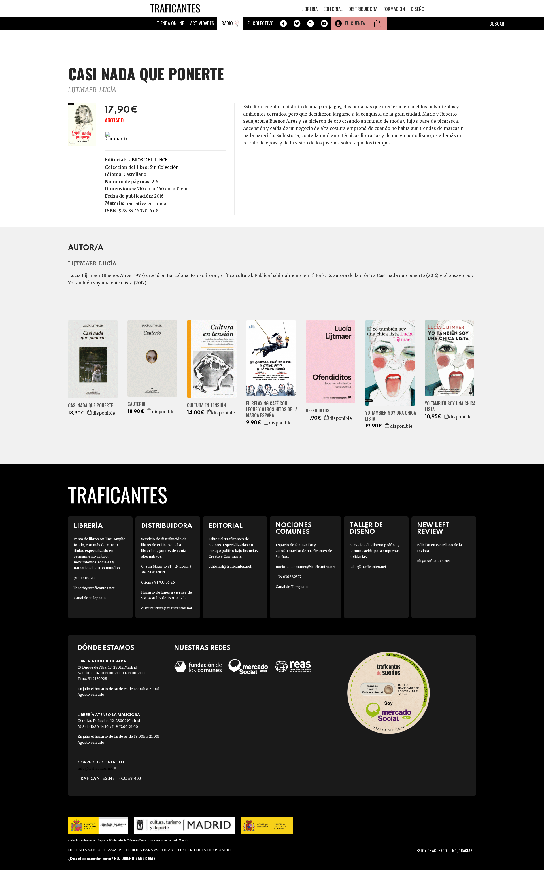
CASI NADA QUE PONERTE (90, 406)
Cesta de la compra (377, 23)
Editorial (333, 8)
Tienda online (170, 23)
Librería (88, 526)
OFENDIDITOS (318, 411)
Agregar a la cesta (89, 412)
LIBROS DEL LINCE (147, 160)
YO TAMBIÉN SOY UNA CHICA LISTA (390, 416)
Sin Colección (164, 167)
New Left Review (433, 528)
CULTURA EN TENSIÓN (206, 405)
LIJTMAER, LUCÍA (92, 89)
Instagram (310, 23)
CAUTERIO (136, 404)
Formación (394, 8)
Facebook (283, 23)
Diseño (417, 8)
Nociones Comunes (294, 528)
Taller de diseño (366, 528)
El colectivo (261, 23)
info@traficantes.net (97, 768)
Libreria (309, 8)
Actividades (202, 23)
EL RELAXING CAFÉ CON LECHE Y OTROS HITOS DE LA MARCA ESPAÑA (272, 409)
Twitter (297, 23)
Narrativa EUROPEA (145, 203)
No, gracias (462, 850)
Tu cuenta (355, 23)
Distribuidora (362, 8)
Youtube (324, 23)
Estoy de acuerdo (431, 850)
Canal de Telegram (90, 598)
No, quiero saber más (135, 858)
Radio (227, 23)
